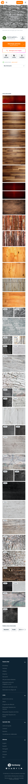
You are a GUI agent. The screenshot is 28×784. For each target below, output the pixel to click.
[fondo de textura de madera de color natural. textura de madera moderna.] (13, 253)
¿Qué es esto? (14, 62)
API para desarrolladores (8, 749)
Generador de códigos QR (9, 759)
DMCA (4, 771)
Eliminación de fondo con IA (9, 757)
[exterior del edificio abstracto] (7, 367)
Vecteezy (4, 738)
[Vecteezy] (2, 2)
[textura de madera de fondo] (13, 98)
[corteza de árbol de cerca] (13, 407)
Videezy (4, 741)
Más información (8, 65)
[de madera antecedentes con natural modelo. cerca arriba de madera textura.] (13, 284)
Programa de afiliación (8, 774)
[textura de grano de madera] (8, 377)
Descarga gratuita (14, 44)
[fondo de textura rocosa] (20, 429)
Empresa (4, 744)
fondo (14, 699)
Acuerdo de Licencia (7, 769)
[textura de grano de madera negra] (7, 646)
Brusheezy (5, 735)
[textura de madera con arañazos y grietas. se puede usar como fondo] (13, 222)
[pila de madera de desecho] (8, 358)
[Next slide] (21, 699)
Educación (5, 746)
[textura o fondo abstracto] (13, 453)
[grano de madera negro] (13, 551)
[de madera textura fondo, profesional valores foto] (13, 186)
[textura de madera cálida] (13, 335)
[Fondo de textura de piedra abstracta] (7, 349)
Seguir (22, 38)
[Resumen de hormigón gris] (8, 311)
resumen (6, 699)
